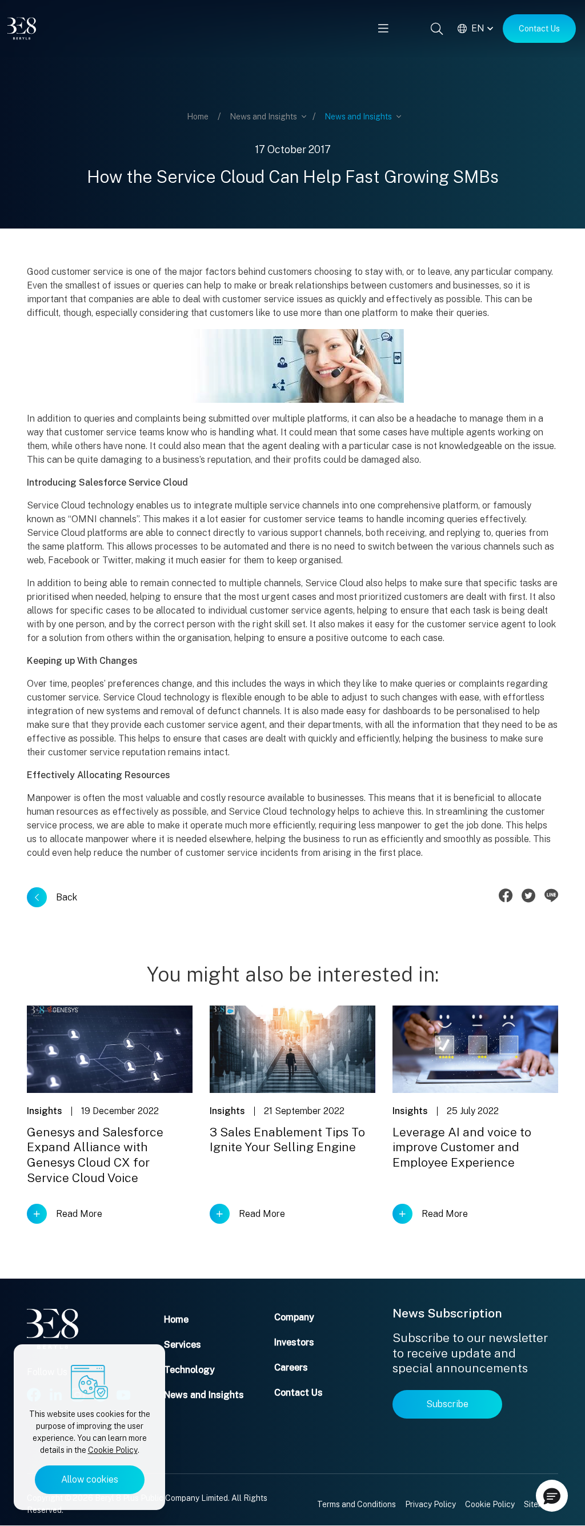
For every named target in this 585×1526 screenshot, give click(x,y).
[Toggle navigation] (383, 28)
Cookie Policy (113, 1450)
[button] (552, 1496)
